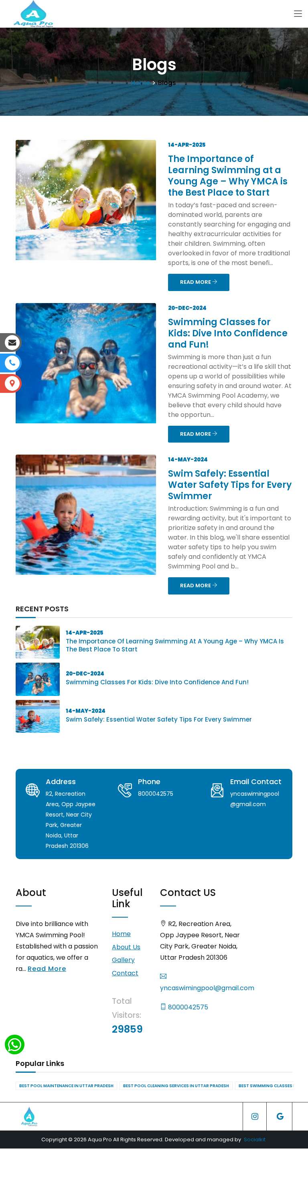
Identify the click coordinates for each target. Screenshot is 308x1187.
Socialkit (254, 1139)
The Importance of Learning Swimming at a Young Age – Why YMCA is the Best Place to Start (228, 176)
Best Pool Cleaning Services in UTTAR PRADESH (176, 1086)
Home (140, 82)
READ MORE (196, 282)
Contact (125, 973)
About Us (126, 947)
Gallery (123, 960)
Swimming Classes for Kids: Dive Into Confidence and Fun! (228, 333)
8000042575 (187, 1007)
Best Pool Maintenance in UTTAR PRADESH (66, 1086)
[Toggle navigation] (298, 14)
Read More (47, 968)
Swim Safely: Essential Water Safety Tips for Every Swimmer (230, 484)
